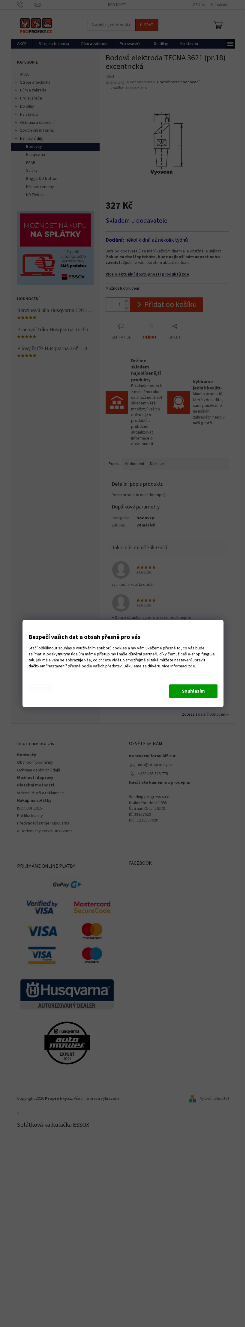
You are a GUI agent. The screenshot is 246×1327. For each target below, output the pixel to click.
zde (191, 666)
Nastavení (40, 688)
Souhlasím (193, 691)
